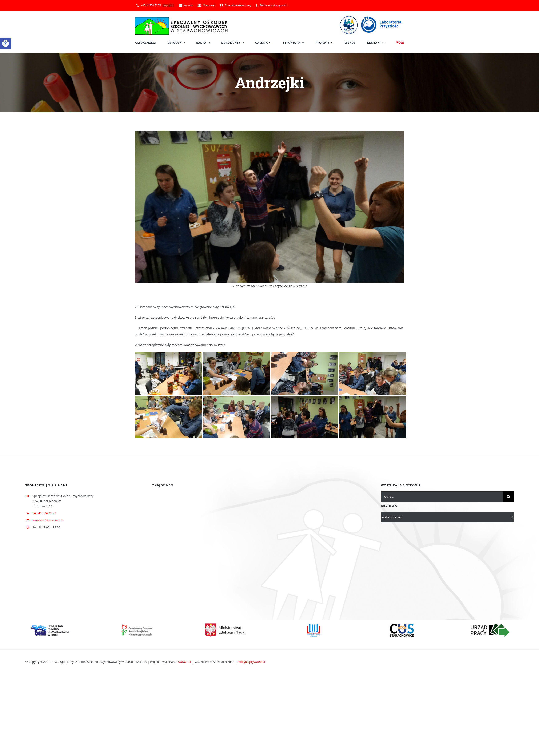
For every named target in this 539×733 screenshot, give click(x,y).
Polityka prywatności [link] (252, 662)
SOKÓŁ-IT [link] (184, 662)
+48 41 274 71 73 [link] (44, 513)
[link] (5, 43)
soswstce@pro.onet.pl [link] (47, 520)
